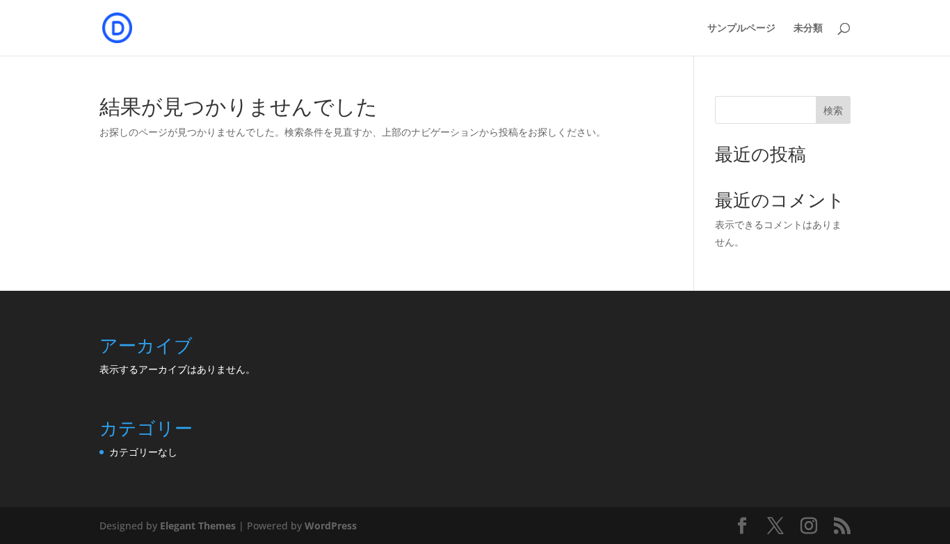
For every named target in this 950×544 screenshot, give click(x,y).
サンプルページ (741, 28)
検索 (833, 110)
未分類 (808, 28)
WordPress (331, 525)
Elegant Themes (198, 525)
